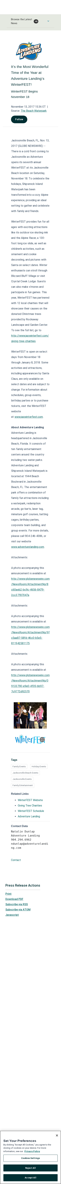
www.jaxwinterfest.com (29, 416)
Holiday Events (39, 766)
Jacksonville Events (22, 779)
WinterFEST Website (30, 800)
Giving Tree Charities (30, 805)
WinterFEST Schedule (31, 811)
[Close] (57, 1135)
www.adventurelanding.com (27, 546)
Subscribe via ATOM (17, 909)
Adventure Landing (29, 816)
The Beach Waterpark (34, 110)
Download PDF (14, 899)
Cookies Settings (30, 1158)
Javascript (12, 914)
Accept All (30, 1177)
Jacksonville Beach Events (25, 773)
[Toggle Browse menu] (48, 21)
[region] (30, 1157)
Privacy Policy (32, 1151)
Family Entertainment (23, 785)
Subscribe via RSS (16, 904)
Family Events (19, 766)
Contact (16, 860)
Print (8, 893)
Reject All (30, 1168)
